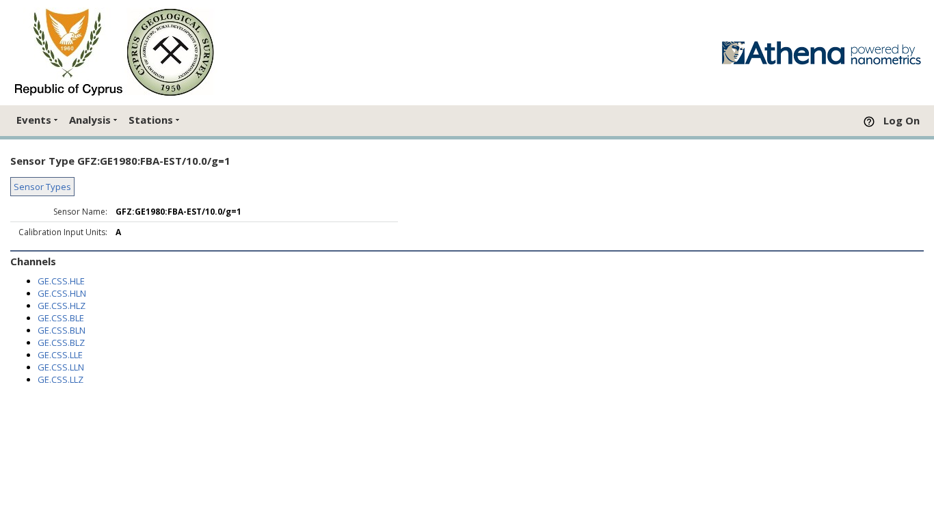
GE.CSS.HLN (62, 293)
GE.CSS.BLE (61, 318)
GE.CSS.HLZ (61, 305)
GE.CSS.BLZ (61, 342)
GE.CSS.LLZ (60, 379)
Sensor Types (42, 186)
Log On (901, 120)
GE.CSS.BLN (61, 330)
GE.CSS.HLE (61, 281)
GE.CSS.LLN (61, 367)
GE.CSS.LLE (60, 355)
